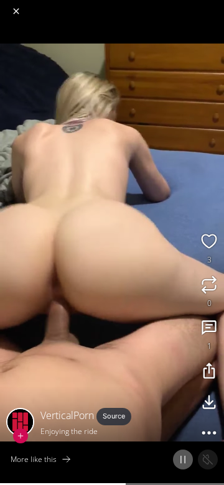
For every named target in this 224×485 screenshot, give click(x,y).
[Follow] (20, 435)
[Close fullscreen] (16, 11)
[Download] (209, 403)
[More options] (209, 434)
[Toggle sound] (208, 459)
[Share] (209, 372)
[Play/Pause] (183, 459)
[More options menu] (213, 6)
